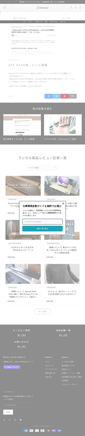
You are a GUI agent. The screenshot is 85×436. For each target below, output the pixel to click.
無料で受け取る (42, 228)
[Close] (63, 203)
